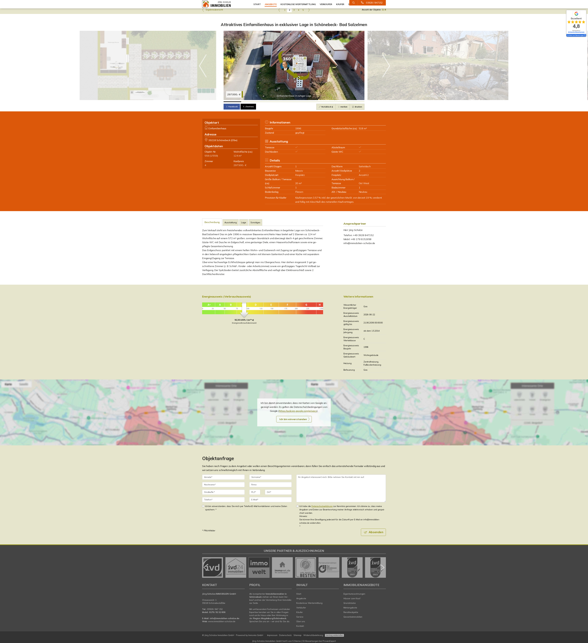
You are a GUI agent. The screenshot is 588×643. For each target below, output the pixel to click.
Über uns (300, 621)
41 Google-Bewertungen (576, 32)
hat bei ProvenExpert (294, 641)
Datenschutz (285, 635)
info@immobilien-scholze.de (359, 243)
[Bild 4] (285, 101)
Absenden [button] (376, 532)
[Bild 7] (338, 101)
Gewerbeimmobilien (352, 616)
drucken (358, 107)
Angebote (271, 4)
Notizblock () (327, 107)
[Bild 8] (355, 101)
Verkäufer (301, 607)
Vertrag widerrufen (334, 635)
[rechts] (309, 9)
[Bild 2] (250, 101)
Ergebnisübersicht (214, 9)
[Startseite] (223, 4)
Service (299, 616)
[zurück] (205, 567)
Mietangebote (350, 607)
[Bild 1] (232, 101)
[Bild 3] (267, 101)
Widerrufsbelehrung (313, 635)
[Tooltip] (585, 35)
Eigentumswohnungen (354, 593)
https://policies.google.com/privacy (298, 410)
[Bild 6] (320, 101)
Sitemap (298, 635)
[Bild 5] (303, 101)
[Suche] (353, 3)
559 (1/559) (211, 155)
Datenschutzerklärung (322, 506)
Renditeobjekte (350, 612)
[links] (279, 9)
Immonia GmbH (255, 635)
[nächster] (382, 567)
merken (343, 107)
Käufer (299, 612)
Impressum (272, 635)
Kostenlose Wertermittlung (309, 603)
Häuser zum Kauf (351, 598)
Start (257, 4)
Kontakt (300, 626)
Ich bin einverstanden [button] (293, 419)
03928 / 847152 (374, 2)
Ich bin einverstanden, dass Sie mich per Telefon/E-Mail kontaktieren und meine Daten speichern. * (246, 508)
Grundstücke (349, 603)
